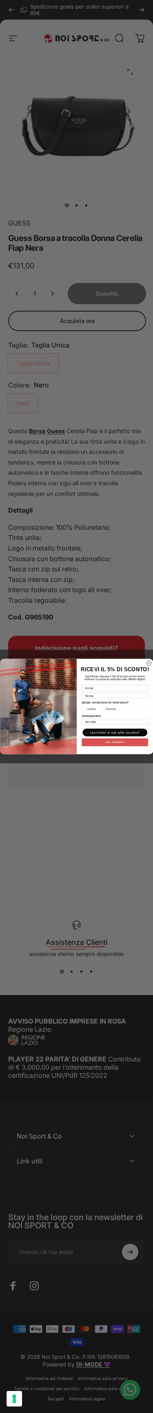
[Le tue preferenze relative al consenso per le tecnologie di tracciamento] (14, 1398)
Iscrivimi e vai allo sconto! (115, 732)
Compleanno (91, 716)
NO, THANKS (114, 742)
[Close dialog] (148, 663)
